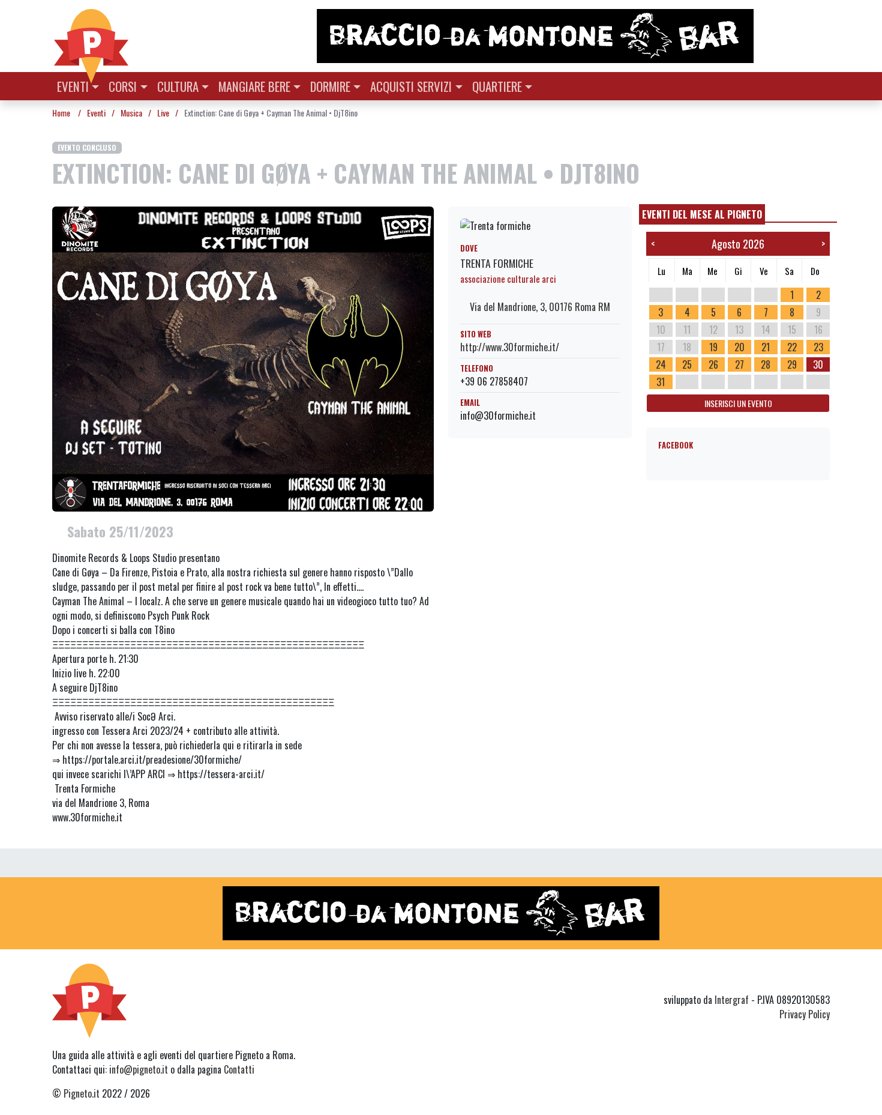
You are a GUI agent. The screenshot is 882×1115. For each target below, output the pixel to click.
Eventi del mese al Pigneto (702, 214)
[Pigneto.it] (91, 36)
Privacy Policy (804, 1014)
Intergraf (732, 1000)
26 (713, 364)
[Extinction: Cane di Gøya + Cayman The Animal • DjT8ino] (243, 358)
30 (818, 364)
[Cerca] (823, 85)
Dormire (330, 86)
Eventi (73, 86)
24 (661, 364)
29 (792, 364)
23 (818, 347)
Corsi (123, 86)
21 (765, 347)
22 (792, 347)
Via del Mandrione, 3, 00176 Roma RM (538, 307)
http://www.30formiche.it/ (509, 347)
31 (660, 382)
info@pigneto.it (138, 1069)
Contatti (239, 1069)
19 (713, 347)
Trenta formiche (496, 263)
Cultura (178, 86)
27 (739, 364)
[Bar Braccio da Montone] (572, 36)
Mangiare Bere (254, 86)
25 (687, 364)
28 (765, 364)
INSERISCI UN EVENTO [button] (738, 403)
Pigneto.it (82, 1093)
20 (739, 347)
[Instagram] (800, 978)
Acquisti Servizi (411, 86)
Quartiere (497, 86)
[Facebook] (822, 978)
